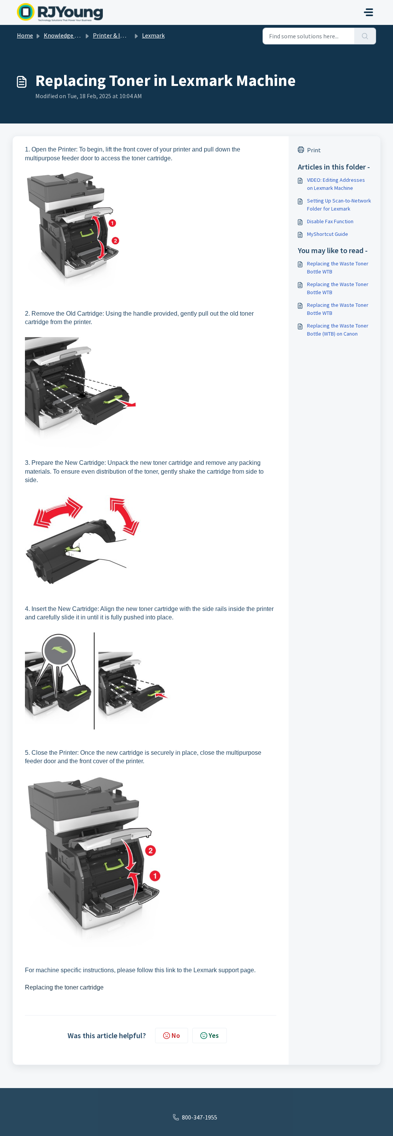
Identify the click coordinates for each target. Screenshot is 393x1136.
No (176, 1035)
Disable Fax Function (330, 221)
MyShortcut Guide (327, 233)
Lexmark (153, 35)
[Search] (365, 36)
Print (314, 150)
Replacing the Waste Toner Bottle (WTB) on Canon (337, 329)
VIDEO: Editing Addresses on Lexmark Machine (336, 183)
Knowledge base (65, 35)
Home (25, 35)
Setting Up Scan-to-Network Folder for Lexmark (339, 204)
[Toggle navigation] (368, 12)
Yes (214, 1035)
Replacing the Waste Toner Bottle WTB (337, 267)
